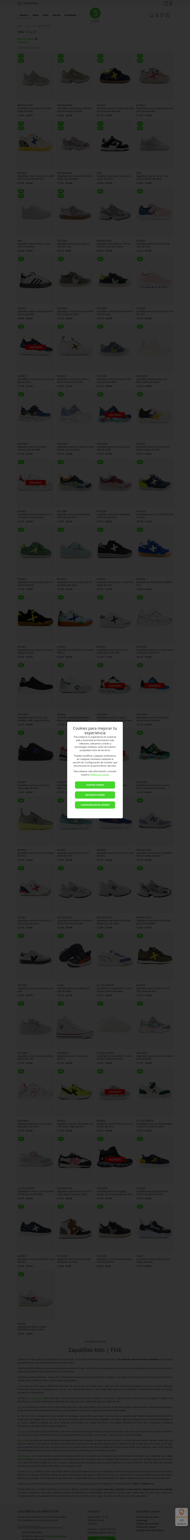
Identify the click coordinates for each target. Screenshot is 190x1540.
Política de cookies (99, 774)
